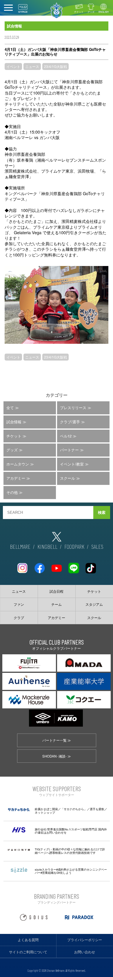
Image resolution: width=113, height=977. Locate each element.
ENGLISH (104, 11)
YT (56, 566)
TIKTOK (90, 566)
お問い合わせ (84, 952)
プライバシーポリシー (84, 939)
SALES (97, 546)
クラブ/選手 (70, 421)
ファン (19, 604)
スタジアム (94, 604)
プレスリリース (73, 407)
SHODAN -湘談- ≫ (56, 756)
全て (10, 407)
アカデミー (15, 478)
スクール (67, 478)
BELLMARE (20, 546)
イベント (13, 66)
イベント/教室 (72, 464)
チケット (78, 11)
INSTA (22, 566)
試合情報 (13, 421)
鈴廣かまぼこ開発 (46, 809)
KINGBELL (47, 546)
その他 (12, 492)
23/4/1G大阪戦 (55, 66)
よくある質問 (28, 939)
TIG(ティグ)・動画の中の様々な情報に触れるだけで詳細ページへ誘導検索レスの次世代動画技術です (70, 851)
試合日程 (56, 591)
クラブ (19, 617)
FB (39, 566)
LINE (73, 566)
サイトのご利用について (28, 952)
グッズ (91, 11)
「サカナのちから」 (74, 809)
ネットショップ (45, 812)
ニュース (32, 66)
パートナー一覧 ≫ (56, 740)
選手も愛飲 (97, 809)
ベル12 (66, 436)
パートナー (69, 450)
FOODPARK (74, 546)
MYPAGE (23, 11)
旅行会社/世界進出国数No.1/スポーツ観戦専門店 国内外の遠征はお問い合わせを (71, 831)
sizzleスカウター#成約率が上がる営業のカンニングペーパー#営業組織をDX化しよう (71, 871)
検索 (101, 512)
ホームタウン (17, 464)
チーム (56, 604)
